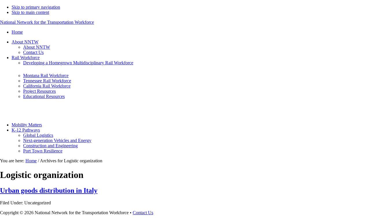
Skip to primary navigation (36, 7)
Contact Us (143, 212)
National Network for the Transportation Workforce (47, 22)
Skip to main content (30, 12)
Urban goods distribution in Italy (48, 190)
